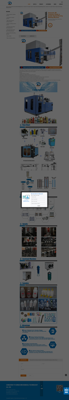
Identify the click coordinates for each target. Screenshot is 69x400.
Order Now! (66, 391)
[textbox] (38, 203)
